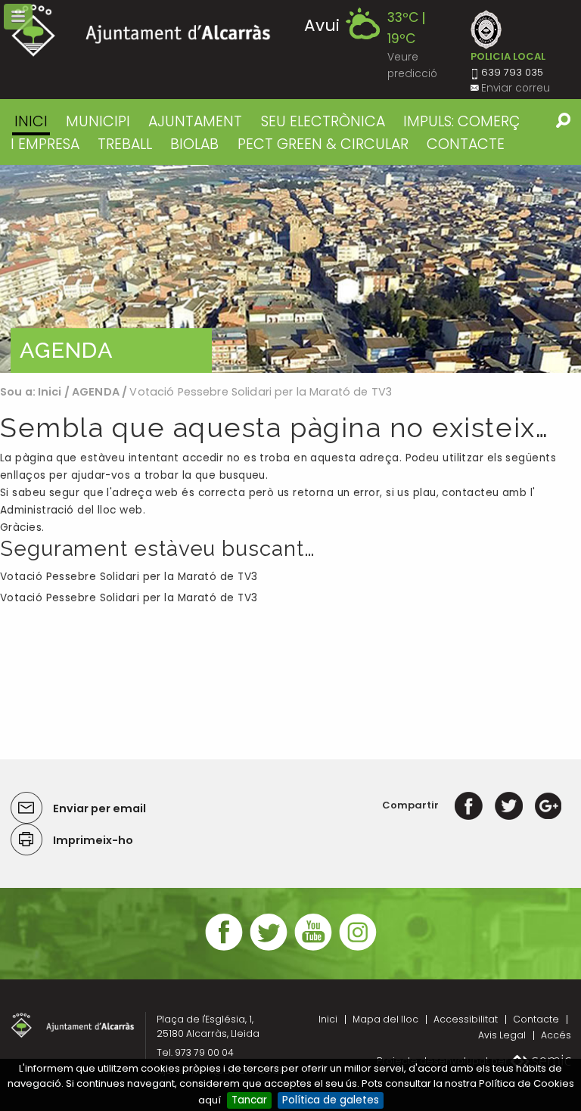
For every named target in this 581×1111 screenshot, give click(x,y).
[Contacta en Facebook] (224, 949)
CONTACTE (466, 144)
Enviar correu (515, 88)
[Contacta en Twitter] (268, 949)
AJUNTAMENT (195, 121)
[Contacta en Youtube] (313, 949)
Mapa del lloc (385, 1019)
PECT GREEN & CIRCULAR (323, 144)
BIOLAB (194, 144)
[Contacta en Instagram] (358, 949)
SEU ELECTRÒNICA (323, 121)
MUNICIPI (98, 121)
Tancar (249, 1100)
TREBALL (125, 144)
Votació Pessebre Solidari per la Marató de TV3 (128, 576)
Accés (556, 1035)
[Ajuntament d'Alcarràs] (141, 30)
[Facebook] (469, 805)
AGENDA (96, 391)
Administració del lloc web (71, 510)
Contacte (536, 1019)
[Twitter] (509, 805)
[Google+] (548, 805)
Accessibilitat (465, 1019)
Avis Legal (502, 1035)
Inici (31, 121)
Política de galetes (330, 1100)
